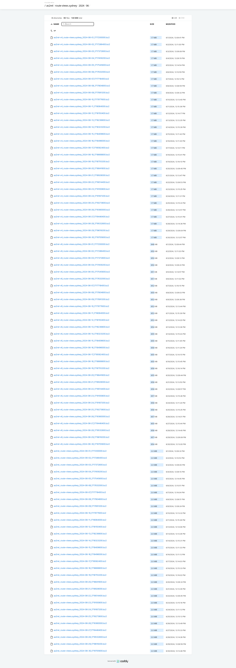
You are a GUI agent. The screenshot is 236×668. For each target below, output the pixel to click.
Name (57, 24)
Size (152, 24)
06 (87, 5)
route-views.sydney (66, 5)
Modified (170, 24)
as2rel (49, 5)
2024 (81, 5)
